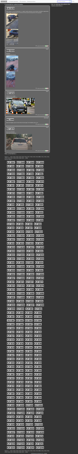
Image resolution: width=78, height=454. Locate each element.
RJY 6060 (21, 270)
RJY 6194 (37, 397)
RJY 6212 (19, 417)
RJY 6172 (19, 378)
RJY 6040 (21, 251)
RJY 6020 (20, 232)
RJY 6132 (19, 340)
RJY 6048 (21, 259)
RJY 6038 (40, 247)
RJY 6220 (20, 424)
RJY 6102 (38, 309)
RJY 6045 (30, 255)
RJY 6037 (30, 247)
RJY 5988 (21, 201)
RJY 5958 (40, 170)
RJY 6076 (21, 286)
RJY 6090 (40, 297)
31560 (20, 158)
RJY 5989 (30, 201)
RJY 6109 (28, 316)
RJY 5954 (39, 166)
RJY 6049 (30, 259)
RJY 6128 (19, 336)
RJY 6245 (30, 448)
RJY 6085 (30, 293)
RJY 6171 (10, 378)
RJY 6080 (21, 289)
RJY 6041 (30, 251)
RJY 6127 (10, 336)
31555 (6, 158)
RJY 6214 (37, 417)
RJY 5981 (30, 193)
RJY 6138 (37, 343)
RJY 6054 (39, 262)
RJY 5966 (40, 178)
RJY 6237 (30, 440)
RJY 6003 (11, 216)
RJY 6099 (11, 309)
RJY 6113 (28, 320)
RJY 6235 (11, 440)
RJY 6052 (20, 262)
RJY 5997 (30, 208)
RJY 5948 (21, 162)
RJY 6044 (21, 255)
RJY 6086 (40, 293)
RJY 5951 (10, 166)
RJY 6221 (29, 424)
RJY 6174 (37, 378)
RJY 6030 (40, 239)
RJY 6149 (28, 355)
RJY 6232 (20, 436)
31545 (22, 156)
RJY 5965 (30, 178)
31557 (11, 158)
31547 (28, 156)
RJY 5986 (40, 197)
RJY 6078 (40, 286)
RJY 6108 (19, 316)
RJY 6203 (11, 409)
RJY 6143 (10, 351)
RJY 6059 (11, 270)
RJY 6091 (10, 301)
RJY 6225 (30, 428)
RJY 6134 (37, 340)
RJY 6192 (19, 397)
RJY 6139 (10, 347)
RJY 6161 (28, 367)
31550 (36, 156)
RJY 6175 (10, 382)
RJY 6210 (39, 413)
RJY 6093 (30, 301)
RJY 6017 (28, 228)
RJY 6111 (11, 320)
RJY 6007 (11, 220)
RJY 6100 (20, 309)
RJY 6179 (10, 386)
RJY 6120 (19, 328)
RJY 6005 (30, 216)
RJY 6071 (10, 282)
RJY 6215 (10, 421)
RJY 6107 (10, 316)
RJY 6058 (40, 266)
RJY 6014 (37, 224)
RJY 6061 (30, 270)
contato (45, 453)
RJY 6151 (10, 359)
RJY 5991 (10, 205)
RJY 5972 (20, 185)
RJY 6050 (40, 259)
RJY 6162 (37, 367)
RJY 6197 (28, 401)
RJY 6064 (21, 274)
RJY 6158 (37, 363)
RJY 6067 (11, 278)
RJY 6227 (11, 432)
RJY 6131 (10, 340)
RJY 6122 (37, 328)
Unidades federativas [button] (13, 1)
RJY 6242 (39, 444)
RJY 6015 (10, 228)
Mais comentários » (10, 154)
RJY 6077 (30, 286)
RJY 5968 (21, 181)
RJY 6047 (11, 259)
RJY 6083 (11, 293)
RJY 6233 (30, 436)
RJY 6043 (11, 255)
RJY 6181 (28, 386)
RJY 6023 (11, 235)
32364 (26, 158)
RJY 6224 (21, 428)
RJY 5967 (11, 181)
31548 (31, 156)
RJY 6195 (10, 401)
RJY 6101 (29, 309)
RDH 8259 (11, 50)
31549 (34, 156)
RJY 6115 (10, 324)
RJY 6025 (30, 235)
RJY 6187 (10, 394)
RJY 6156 (19, 363)
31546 (25, 156)
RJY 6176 (19, 382)
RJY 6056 (21, 266)
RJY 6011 (10, 224)
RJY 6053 (30, 262)
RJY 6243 (11, 448)
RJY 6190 (37, 394)
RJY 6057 (30, 266)
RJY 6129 (28, 336)
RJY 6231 (10, 436)
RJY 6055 (11, 266)
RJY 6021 (29, 232)
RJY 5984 (21, 197)
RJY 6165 (28, 370)
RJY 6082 (39, 289)
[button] (73, 1)
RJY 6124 (19, 332)
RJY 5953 (30, 166)
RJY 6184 (19, 390)
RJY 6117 (28, 324)
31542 (14, 156)
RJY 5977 (30, 189)
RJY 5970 (40, 181)
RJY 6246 (40, 448)
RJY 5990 (40, 201)
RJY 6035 (11, 247)
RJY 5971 (10, 185)
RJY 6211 (10, 417)
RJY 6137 (28, 343)
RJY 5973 (30, 185)
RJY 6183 (10, 390)
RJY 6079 (11, 289)
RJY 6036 (21, 247)
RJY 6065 (30, 274)
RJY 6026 (40, 235)
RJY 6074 (39, 282)
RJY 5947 (11, 162)
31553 (45, 156)
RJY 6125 (28, 332)
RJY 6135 (10, 343)
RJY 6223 (11, 428)
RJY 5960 (21, 174)
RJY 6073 (30, 282)
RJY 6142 (37, 347)
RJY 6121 (28, 328)
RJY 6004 (21, 216)
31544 (20, 156)
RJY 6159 (10, 367)
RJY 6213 (28, 417)
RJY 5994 (39, 205)
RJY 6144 (19, 351)
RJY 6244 (21, 448)
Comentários (23, 1)
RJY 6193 (28, 397)
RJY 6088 (21, 297)
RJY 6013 (28, 224)
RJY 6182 (37, 386)
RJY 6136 (19, 343)
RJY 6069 (30, 278)
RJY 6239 (11, 444)
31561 (22, 158)
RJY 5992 (20, 205)
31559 (17, 158)
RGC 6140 (10, 119)
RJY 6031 (10, 243)
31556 (8, 158)
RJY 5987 (11, 201)
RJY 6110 (37, 316)
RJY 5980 (21, 193)
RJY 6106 (37, 313)
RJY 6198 (37, 401)
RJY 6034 (39, 243)
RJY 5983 (11, 197)
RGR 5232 (11, 93)
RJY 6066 (40, 274)
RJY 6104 (19, 313)
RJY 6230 (40, 432)
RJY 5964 (21, 178)
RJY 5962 (39, 174)
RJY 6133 (28, 340)
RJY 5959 (11, 174)
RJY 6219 (10, 424)
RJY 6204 (21, 409)
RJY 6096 (21, 305)
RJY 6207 (11, 413)
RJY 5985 (30, 197)
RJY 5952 (20, 166)
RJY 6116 (19, 324)
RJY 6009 (30, 220)
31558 (14, 158)
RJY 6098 (40, 305)
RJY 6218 (37, 421)
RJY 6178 (37, 382)
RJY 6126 (37, 332)
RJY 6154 (37, 359)
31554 (48, 156)
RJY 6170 (37, 374)
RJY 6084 (21, 293)
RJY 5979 (11, 193)
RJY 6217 (28, 421)
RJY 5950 (40, 162)
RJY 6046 (40, 255)
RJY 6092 (20, 301)
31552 (42, 156)
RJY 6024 (21, 235)
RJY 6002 (39, 212)
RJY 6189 (28, 394)
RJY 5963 (11, 178)
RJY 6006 (40, 216)
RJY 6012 (19, 224)
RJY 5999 (11, 212)
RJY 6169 (28, 374)
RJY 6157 (28, 363)
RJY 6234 (39, 436)
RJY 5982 (39, 193)
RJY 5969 (30, 181)
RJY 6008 (21, 220)
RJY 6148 (19, 355)
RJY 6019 (10, 232)
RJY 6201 (29, 405)
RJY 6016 (19, 228)
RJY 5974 (39, 185)
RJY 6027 (11, 239)
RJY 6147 (10, 355)
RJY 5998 (40, 208)
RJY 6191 (10, 397)
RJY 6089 (30, 297)
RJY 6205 (30, 409)
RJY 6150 (37, 355)
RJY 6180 (19, 386)
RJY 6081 (30, 289)
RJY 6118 (37, 324)
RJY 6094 (39, 301)
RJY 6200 (20, 405)
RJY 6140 (19, 347)
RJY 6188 (19, 394)
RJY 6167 (10, 374)
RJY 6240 (21, 444)
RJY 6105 (28, 313)
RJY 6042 (39, 251)
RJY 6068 (21, 278)
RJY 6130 (37, 336)
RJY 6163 (10, 370)
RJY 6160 (19, 367)
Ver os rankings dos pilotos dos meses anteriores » (60, 5)
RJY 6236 (21, 440)
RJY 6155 (10, 363)
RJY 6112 (19, 320)
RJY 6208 (21, 413)
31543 (17, 156)
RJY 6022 (39, 232)
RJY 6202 (39, 405)
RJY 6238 (40, 440)
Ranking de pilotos (31, 1)
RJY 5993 (30, 205)
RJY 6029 (30, 239)
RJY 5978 (40, 189)
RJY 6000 (21, 212)
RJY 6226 (40, 428)
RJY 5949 (30, 162)
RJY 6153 (28, 359)
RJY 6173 (28, 378)
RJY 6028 (21, 239)
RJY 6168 (19, 374)
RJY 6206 (40, 409)
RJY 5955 (11, 170)
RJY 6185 (28, 390)
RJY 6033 (30, 243)
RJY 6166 (37, 370)
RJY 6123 (10, 332)
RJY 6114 (37, 320)
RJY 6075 (11, 286)
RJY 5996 (21, 208)
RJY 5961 (30, 174)
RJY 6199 (10, 405)
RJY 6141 (28, 347)
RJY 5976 (21, 189)
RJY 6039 (11, 251)
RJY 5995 (11, 208)
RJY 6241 (30, 444)
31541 (11, 156)
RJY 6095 (11, 305)
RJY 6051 (10, 262)
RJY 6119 (10, 328)
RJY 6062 (39, 270)
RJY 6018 (37, 228)
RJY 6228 (21, 432)
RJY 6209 (30, 413)
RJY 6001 (30, 212)
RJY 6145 (28, 351)
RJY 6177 (28, 382)
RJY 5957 (30, 170)
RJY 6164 (19, 370)
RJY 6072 (20, 282)
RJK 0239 (11, 8)
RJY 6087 (11, 297)
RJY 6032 (20, 243)
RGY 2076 (11, 129)
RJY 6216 (19, 421)
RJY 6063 (11, 274)
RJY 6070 (40, 278)
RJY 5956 (21, 170)
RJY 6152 (19, 359)
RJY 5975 (11, 189)
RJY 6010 (39, 220)
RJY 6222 (39, 424)
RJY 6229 (30, 432)
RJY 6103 (10, 313)
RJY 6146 (37, 351)
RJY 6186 (37, 390)
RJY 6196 (19, 401)
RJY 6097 (30, 305)
